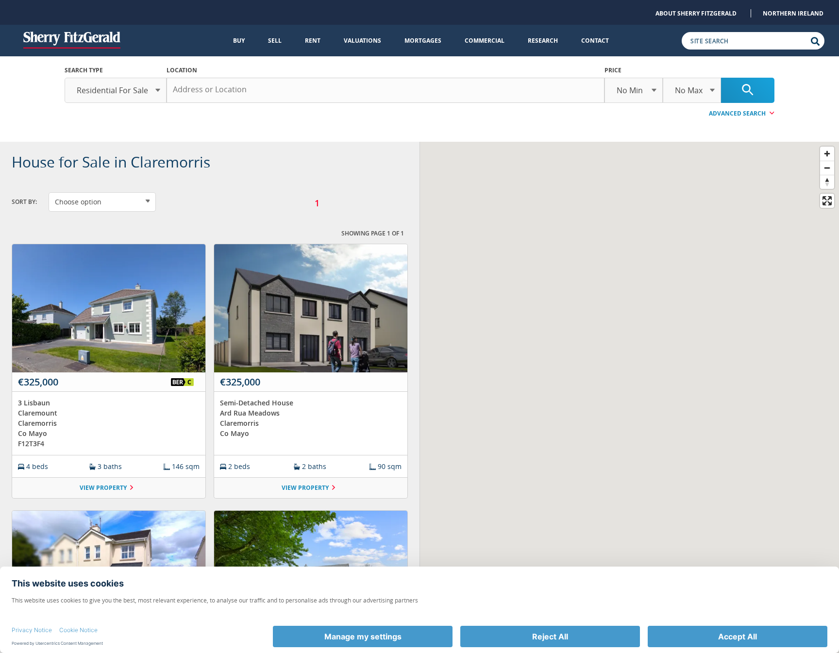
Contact (595, 40)
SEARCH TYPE (84, 70)
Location (182, 70)
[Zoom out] (827, 168)
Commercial (484, 40)
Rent (312, 40)
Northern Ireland (793, 13)
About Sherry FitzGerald (696, 13)
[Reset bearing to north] (827, 182)
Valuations (362, 40)
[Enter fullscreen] (827, 201)
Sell (275, 40)
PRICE (612, 70)
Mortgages (422, 40)
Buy (239, 40)
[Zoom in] (827, 154)
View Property (103, 488)
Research (543, 40)
